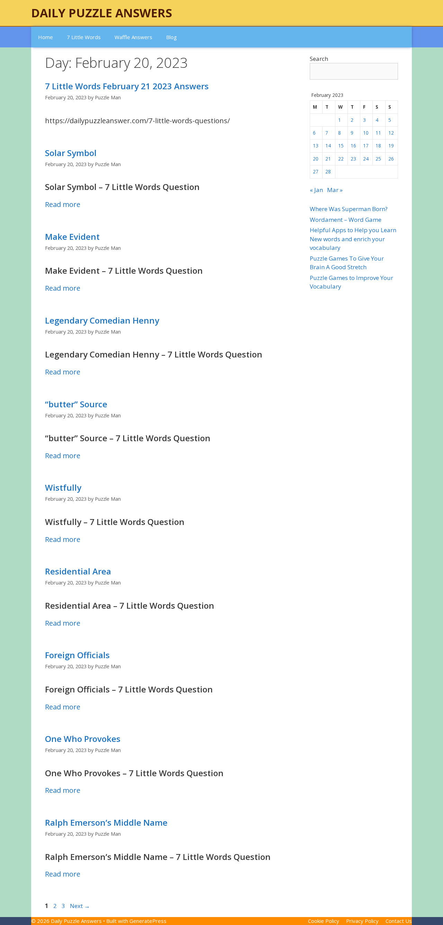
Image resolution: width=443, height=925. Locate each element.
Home (45, 37)
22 (341, 158)
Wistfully (63, 487)
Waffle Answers (133, 37)
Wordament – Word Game (345, 220)
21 (328, 158)
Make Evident (72, 236)
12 (391, 132)
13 (315, 145)
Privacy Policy (362, 920)
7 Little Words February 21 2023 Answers (127, 86)
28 (328, 171)
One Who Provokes (82, 738)
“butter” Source (76, 404)
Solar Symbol (71, 152)
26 (391, 158)
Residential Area (78, 571)
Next (80, 906)
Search (319, 59)
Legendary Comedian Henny (102, 320)
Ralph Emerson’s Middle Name (106, 822)
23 (353, 158)
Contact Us (399, 920)
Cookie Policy (323, 920)
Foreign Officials (77, 655)
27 (315, 171)
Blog (171, 37)
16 (353, 145)
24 (366, 158)
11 (378, 132)
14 (328, 145)
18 (378, 145)
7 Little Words (84, 37)
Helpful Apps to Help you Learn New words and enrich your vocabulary (353, 239)
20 (315, 158)
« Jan (316, 190)
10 (366, 132)
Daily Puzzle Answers (101, 13)
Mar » (335, 190)
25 (378, 158)
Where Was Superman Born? (349, 209)
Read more (62, 204)
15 (341, 145)
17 (366, 145)
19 (391, 145)
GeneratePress (147, 920)
